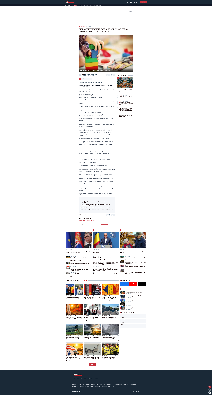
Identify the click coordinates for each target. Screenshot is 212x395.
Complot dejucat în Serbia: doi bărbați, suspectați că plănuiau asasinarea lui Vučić (97, 201)
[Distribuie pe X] (114, 75)
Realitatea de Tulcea (83, 386)
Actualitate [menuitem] (74, 5)
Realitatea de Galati (90, 386)
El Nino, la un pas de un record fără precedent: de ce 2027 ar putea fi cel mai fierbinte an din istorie (74, 319)
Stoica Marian (98, 315)
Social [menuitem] (91, 5)
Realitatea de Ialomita (109, 384)
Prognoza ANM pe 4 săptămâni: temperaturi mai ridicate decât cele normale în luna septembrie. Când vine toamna (92, 339)
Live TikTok (144, 2)
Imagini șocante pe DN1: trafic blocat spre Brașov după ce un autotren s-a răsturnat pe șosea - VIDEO (110, 319)
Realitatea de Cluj (102, 384)
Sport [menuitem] (100, 5)
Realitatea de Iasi (104, 386)
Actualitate (88, 8)
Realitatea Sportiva (81, 384)
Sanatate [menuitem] (96, 5)
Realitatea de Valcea (133, 384)
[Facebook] (134, 2)
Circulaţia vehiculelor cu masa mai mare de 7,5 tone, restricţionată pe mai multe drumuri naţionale (97, 210)
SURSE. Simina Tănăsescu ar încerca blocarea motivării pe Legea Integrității (104, 258)
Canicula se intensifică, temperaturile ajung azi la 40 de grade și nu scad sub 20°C (73, 359)
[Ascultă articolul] (209, 387)
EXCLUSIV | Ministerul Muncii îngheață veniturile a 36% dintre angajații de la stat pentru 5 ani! (126, 98)
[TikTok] (138, 2)
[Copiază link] (107, 75)
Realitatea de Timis (111, 386)
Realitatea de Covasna (94, 384)
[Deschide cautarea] (127, 2)
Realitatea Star (88, 384)
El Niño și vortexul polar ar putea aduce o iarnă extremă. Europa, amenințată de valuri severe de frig (110, 339)
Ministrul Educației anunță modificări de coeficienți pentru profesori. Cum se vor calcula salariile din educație (109, 359)
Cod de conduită (95, 378)
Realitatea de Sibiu (75, 386)
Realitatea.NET (74, 384)
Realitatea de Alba (97, 386)
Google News (104, 224)
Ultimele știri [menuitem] (68, 5)
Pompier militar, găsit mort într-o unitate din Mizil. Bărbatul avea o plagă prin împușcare (92, 299)
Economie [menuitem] (86, 5)
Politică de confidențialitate (87, 378)
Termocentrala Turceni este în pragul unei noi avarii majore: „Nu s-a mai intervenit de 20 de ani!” (135, 272)
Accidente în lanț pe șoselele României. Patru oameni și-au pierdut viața (125, 115)
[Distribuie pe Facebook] (109, 75)
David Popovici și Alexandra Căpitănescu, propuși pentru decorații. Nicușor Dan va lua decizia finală (73, 299)
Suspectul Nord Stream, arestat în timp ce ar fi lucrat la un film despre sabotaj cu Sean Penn (80, 275)
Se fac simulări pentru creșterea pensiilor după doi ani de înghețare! (126, 103)
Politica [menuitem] (80, 5)
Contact (73, 378)
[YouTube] (136, 2)
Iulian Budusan (116, 355)
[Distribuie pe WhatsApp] (112, 75)
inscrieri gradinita (90, 220)
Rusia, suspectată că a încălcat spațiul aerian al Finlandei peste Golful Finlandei (91, 359)
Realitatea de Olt (125, 384)
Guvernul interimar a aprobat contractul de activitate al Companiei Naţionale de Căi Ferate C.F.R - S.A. (92, 319)
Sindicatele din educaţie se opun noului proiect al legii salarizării (96, 207)
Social (118, 93)
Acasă (81, 8)
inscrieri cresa (82, 220)
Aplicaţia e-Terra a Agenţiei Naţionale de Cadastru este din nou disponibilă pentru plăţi (73, 339)
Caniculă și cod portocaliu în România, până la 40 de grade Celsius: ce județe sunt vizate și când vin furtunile (109, 299)
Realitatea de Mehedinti (118, 384)
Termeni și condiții (79, 378)
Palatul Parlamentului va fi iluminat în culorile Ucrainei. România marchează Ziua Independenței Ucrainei (96, 205)
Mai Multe (92, 364)
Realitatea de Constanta (91, 74)
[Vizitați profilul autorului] (80, 75)
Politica (120, 95)
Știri (84, 8)
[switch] (131, 2)
